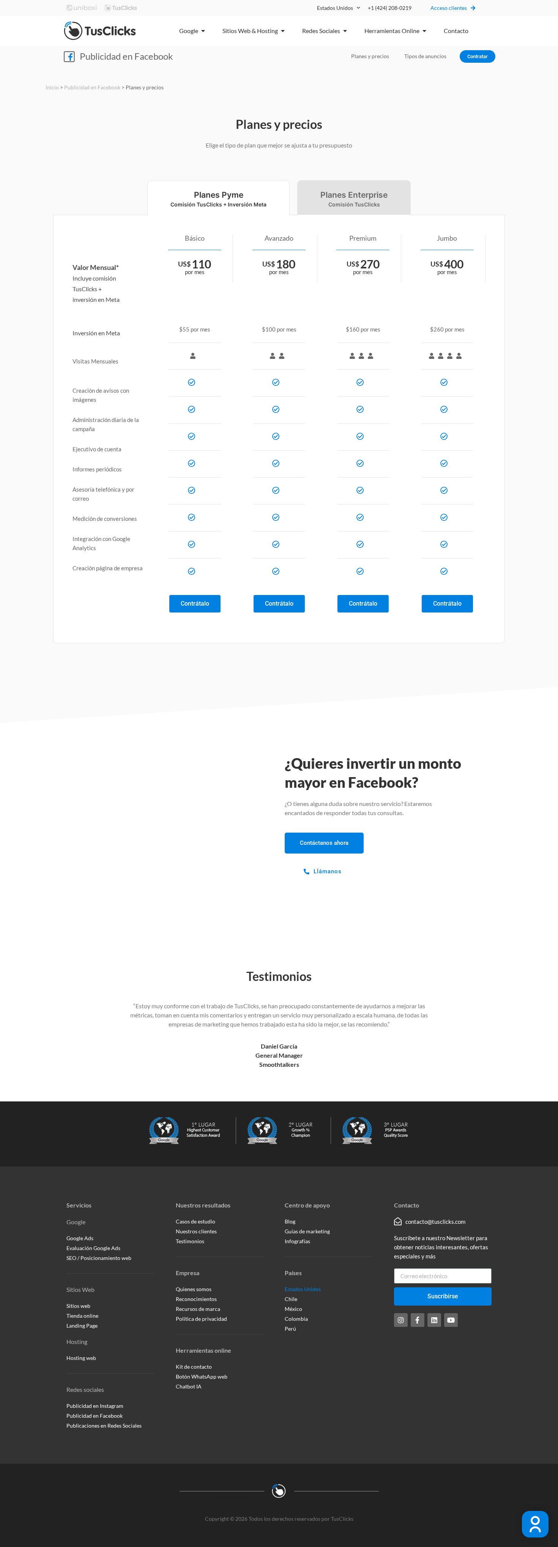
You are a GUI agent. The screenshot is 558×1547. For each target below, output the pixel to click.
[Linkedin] (434, 1320)
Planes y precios (370, 56)
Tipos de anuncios (425, 56)
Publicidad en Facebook (126, 56)
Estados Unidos (335, 8)
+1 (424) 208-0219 (389, 8)
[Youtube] (451, 1320)
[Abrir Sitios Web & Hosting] (283, 30)
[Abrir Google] (203, 30)
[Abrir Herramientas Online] (424, 30)
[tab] (218, 197)
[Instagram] (401, 1320)
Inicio (52, 87)
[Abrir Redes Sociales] (345, 30)
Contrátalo (195, 603)
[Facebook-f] (417, 1320)
